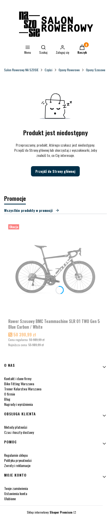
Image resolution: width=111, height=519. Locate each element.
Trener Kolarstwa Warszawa (22, 388)
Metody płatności (15, 427)
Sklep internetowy (50, 512)
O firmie (9, 394)
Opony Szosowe (95, 70)
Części (48, 70)
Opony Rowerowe (69, 70)
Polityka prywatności (17, 460)
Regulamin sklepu (16, 455)
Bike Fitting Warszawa (19, 383)
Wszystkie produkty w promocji (28, 210)
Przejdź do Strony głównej (55, 171)
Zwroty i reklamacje (17, 465)
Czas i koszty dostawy (19, 432)
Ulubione (10, 498)
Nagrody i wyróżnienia (18, 404)
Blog (7, 399)
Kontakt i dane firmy (17, 378)
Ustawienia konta (15, 493)
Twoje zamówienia (16, 488)
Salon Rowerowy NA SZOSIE (21, 70)
